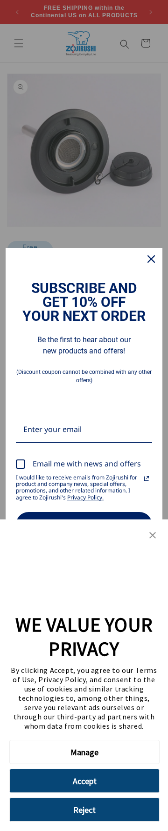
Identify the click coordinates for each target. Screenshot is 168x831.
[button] (152, 535)
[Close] (151, 259)
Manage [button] (84, 752)
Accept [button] (85, 781)
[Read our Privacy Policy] (146, 478)
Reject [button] (84, 809)
